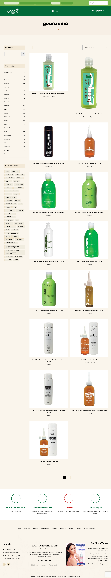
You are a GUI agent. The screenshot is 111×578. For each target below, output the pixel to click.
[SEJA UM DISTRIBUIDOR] (15, 498)
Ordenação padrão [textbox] (89, 47)
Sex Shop (6, 150)
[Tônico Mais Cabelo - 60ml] (89, 141)
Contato (78, 528)
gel (15, 207)
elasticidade (11, 204)
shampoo (19, 239)
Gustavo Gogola (57, 576)
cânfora (9, 200)
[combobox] (95, 47)
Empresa (27, 528)
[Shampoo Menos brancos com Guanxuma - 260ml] (48, 389)
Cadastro (63, 528)
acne (7, 171)
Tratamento (7, 154)
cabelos (9, 184)
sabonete (9, 239)
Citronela (6, 87)
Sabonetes (7, 146)
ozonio (21, 226)
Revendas (54, 528)
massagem (18, 223)
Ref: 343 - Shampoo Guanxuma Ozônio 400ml (89, 114)
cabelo (16, 181)
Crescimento (11, 197)
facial (8, 207)
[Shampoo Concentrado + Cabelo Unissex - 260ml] (48, 338)
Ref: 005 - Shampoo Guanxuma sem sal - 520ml (48, 212)
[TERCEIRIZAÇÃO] (95, 498)
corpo (8, 194)
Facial (5, 109)
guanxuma (10, 210)
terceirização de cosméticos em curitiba (12, 252)
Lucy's (53, 96)
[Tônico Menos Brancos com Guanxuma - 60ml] (89, 389)
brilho (8, 181)
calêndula (19, 184)
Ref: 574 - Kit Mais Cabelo (89, 360)
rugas (16, 236)
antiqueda (10, 178)
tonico (8, 260)
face (20, 204)
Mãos (5, 131)
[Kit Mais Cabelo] (89, 338)
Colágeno (18, 187)
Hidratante (10, 213)
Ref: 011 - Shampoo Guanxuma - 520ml (89, 261)
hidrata (20, 210)
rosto (8, 236)
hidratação (10, 217)
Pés (5, 142)
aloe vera (9, 174)
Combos (92, 362)
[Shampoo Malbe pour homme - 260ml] (48, 141)
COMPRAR (69, 508)
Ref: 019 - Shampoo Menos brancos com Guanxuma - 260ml (49, 411)
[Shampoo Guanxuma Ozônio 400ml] (89, 82)
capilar (8, 187)
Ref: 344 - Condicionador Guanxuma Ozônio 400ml (48, 93)
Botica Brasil (46, 96)
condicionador (12, 191)
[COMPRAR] (68, 498)
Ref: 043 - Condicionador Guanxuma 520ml (49, 310)
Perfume (15, 230)
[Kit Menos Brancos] (48, 440)
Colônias (6, 91)
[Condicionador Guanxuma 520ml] (48, 289)
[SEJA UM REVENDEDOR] (42, 498)
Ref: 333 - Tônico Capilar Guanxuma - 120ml (89, 310)
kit (17, 220)
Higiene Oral (7, 116)
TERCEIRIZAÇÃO (95, 508)
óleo (16, 260)
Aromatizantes (8, 76)
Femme (6, 113)
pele (7, 230)
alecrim (15, 171)
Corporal (6, 98)
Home (45, 29)
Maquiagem (7, 135)
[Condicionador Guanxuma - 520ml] (89, 191)
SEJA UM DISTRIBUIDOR (15, 508)
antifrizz (20, 174)
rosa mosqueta (12, 233)
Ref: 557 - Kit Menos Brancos (49, 461)
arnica (19, 178)
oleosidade (10, 226)
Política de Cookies (89, 528)
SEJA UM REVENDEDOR (42, 508)
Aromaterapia (8, 72)
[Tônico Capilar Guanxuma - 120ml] (89, 289)
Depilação (7, 102)
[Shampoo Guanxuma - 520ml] (89, 240)
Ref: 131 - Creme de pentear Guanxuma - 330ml (48, 261)
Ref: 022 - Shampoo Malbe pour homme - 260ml (48, 163)
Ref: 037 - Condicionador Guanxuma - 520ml (89, 212)
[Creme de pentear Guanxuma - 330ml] (48, 240)
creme (16, 194)
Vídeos (71, 528)
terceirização (11, 243)
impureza (9, 220)
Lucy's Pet (7, 124)
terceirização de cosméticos (12, 246)
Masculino (48, 166)
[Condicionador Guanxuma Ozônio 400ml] (48, 72)
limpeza (9, 223)
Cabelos (89, 166)
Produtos (53, 29)
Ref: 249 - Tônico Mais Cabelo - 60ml (89, 163)
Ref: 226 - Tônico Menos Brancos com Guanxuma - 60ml (89, 410)
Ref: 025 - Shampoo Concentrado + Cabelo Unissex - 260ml (48, 360)
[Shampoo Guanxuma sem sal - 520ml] (48, 191)
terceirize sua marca (14, 256)
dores (17, 200)
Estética (6, 105)
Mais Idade (7, 128)
